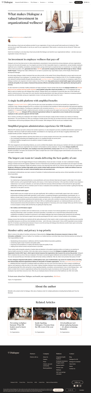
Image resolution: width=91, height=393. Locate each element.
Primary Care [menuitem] (59, 367)
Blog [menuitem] (70, 357)
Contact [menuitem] (71, 354)
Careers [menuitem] (45, 359)
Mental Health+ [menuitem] (60, 365)
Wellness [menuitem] (58, 370)
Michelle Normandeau (18, 37)
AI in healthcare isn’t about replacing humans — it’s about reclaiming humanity (69, 326)
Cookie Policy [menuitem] (41, 382)
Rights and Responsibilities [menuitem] (51, 382)
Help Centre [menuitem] (72, 364)
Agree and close (58, 390)
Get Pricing (50, 2)
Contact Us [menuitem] (72, 368)
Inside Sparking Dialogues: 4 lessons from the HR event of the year (44, 325)
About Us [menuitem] (45, 357)
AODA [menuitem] (36, 382)
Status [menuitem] (71, 366)
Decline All (70, 390)
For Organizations (17, 279)
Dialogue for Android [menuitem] (74, 361)
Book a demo (79, 2)
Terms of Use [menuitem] (30, 382)
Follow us (77, 382)
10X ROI (39, 69)
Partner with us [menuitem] (34, 357)
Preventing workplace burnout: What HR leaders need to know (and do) (18, 326)
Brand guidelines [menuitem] (47, 368)
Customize (81, 390)
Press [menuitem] (44, 361)
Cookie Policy (39, 391)
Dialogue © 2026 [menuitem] (14, 382)
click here (56, 276)
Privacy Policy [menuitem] (22, 382)
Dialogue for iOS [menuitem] (73, 359)
